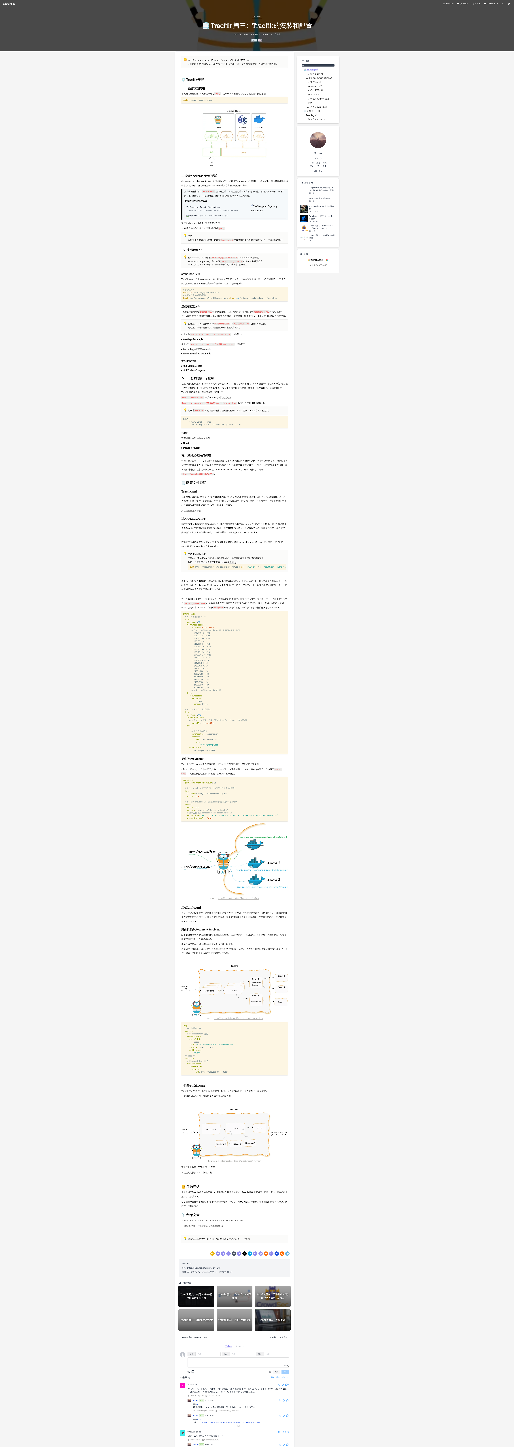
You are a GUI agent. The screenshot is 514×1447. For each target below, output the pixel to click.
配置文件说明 (232, 327)
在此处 (189, 1167)
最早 (277, 1377)
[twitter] (244, 1253)
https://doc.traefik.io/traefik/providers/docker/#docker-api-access (229, 1422)
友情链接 (464, 4)
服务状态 (450, 4)
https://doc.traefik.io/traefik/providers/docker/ (238, 898)
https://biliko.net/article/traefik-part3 (203, 1268)
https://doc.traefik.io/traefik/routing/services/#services (238, 1018)
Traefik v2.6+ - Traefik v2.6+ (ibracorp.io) (204, 1226)
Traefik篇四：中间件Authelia (194, 1337)
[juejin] (287, 1253)
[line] (260, 1253)
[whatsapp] (271, 1253)
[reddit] (266, 1253)
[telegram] (250, 1253)
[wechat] (218, 1253)
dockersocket (188, 181)
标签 (283, 383)
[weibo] (228, 1253)
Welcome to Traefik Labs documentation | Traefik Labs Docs (213, 1220)
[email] (234, 1253)
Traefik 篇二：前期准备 (277, 1337)
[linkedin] (277, 1253)
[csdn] (282, 1253)
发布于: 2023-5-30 (241, 34)
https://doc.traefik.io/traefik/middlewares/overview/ (238, 1161)
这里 (186, 510)
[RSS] (320, 171)
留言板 (478, 4)
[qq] (223, 1253)
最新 (272, 1377)
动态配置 (207, 769)
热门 (283, 1377)
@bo (199, 1404)
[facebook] (239, 1253)
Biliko (189, 1264)
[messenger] (255, 1253)
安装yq (232, 562)
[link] (212, 1253)
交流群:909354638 (318, 265)
